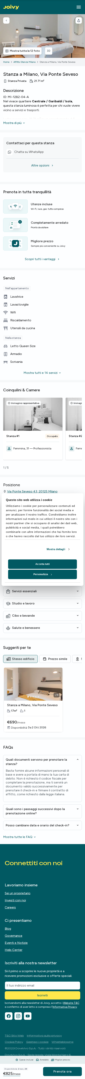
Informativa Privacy (65, 1007)
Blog (8, 928)
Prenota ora (62, 1071)
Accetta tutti (42, 564)
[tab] (20, 659)
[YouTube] (28, 1016)
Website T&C (71, 1003)
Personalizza (40, 574)
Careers (10, 907)
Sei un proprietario (17, 893)
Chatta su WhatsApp (26, 152)
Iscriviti (42, 995)
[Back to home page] (11, 7)
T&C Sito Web (14, 1035)
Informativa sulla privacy (44, 1035)
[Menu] (79, 7)
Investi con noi (15, 900)
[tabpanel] (42, 700)
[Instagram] (18, 1016)
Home (6, 62)
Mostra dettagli (56, 549)
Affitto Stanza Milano (24, 62)
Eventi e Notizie (16, 943)
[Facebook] (9, 1016)
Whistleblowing (62, 1041)
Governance (13, 936)
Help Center (13, 950)
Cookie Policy (14, 1041)
